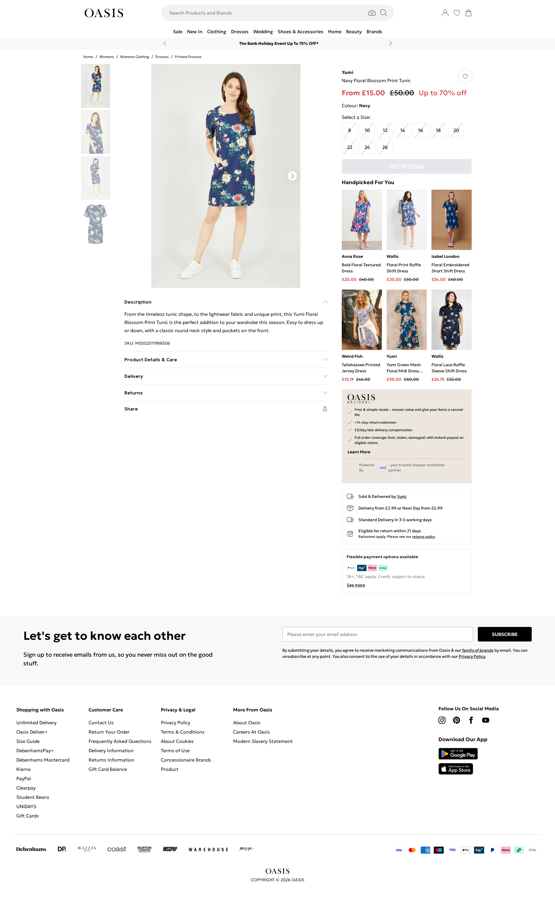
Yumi (347, 72)
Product (170, 769)
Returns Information (111, 760)
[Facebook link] (471, 720)
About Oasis (246, 722)
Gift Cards (27, 816)
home (88, 56)
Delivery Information (111, 750)
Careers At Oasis (251, 732)
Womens (106, 56)
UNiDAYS (26, 806)
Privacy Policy (175, 722)
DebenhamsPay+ (35, 750)
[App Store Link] (458, 761)
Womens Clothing (134, 56)
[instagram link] (441, 720)
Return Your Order (109, 732)
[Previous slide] (164, 43)
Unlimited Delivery (36, 722)
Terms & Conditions (183, 732)
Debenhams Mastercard (42, 760)
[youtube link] (485, 720)
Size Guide (28, 741)
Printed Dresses (188, 56)
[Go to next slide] (292, 176)
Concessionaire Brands (186, 760)
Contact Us (101, 722)
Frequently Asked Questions (120, 741)
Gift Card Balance (108, 769)
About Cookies (177, 741)
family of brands (478, 650)
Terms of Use (175, 750)
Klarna (23, 769)
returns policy (423, 536)
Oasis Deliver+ (31, 732)
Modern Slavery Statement (263, 741)
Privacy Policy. (472, 656)
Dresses (162, 56)
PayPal (23, 778)
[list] (225, 176)
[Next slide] (390, 43)
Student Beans (32, 797)
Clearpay (26, 788)
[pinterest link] (456, 720)
